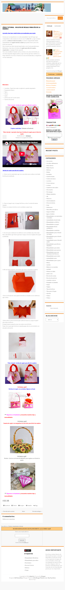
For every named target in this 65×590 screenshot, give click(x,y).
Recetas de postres (52, 278)
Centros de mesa (51, 179)
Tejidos (48, 287)
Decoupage (50, 192)
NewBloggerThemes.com (40, 578)
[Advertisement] (14, 19)
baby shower (50, 165)
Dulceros (49, 198)
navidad (49, 269)
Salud (48, 284)
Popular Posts (49, 27)
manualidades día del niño (53, 220)
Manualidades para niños (53, 248)
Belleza (49, 170)
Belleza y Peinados (51, 85)
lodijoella (31, 576)
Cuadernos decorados (52, 187)
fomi (48, 205)
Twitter (15, 505)
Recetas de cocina (51, 276)
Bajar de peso (50, 167)
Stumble (29, 505)
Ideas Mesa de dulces (52, 209)
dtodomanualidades (51, 83)
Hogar (27, 570)
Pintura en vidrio (51, 271)
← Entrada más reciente (8, 511)
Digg (36, 505)
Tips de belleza (51, 289)
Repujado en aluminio (52, 282)
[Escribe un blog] (5, 501)
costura (49, 185)
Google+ (21, 505)
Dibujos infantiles (51, 194)
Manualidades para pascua (54, 250)
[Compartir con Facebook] (8, 501)
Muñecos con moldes (52, 267)
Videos (48, 295)
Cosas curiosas (51, 183)
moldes (49, 265)
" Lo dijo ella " (28, 39)
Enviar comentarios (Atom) (16, 526)
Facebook (7, 505)
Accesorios (49, 161)
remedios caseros (51, 280)
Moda (48, 262)
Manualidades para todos (53, 256)
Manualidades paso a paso (54, 260)
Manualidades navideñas (53, 230)
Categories (57, 27)
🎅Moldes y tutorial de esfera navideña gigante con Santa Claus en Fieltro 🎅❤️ (57, 35)
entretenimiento (51, 201)
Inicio (23, 511)
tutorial (49, 293)
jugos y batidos (51, 214)
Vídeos (48, 298)
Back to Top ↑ (32, 579)
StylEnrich (28, 136)
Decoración (50, 190)
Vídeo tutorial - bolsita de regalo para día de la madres (21, 28)
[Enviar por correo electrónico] (3, 501)
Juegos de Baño (51, 212)
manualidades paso (52, 258)
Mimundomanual (50, 81)
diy (47, 196)
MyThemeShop (19, 578)
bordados (49, 174)
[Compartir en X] (6, 501)
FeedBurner (25, 542)
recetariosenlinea (50, 87)
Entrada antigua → (37, 511)
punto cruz (49, 273)
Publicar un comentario (9, 519)
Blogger (60, 71)
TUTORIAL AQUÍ (22, 421)
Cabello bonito (51, 176)
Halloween (49, 207)
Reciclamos (28, 563)
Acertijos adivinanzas (52, 163)
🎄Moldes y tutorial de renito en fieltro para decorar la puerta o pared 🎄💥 (54, 54)
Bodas (48, 172)
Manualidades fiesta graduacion (52, 227)
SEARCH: (48, 306)
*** (5, 414)
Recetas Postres (29, 565)
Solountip (48, 92)
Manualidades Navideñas (31, 558)
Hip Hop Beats (52, 578)
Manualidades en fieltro (53, 222)
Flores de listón (51, 203)
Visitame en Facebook (27, 128)
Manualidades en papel (53, 224)
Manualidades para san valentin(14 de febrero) (53, 253)
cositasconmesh (50, 90)
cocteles (49, 181)
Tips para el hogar (51, 291)
